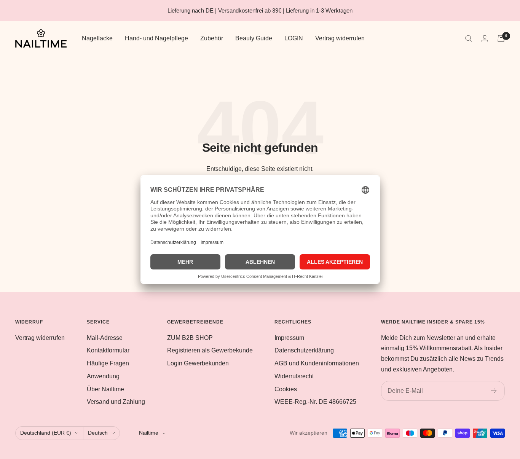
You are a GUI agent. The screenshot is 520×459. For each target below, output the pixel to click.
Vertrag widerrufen (340, 38)
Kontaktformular (108, 350)
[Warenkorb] (501, 38)
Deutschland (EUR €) (45, 433)
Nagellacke (97, 38)
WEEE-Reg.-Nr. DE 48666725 (315, 401)
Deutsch (98, 433)
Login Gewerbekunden (198, 363)
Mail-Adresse (105, 338)
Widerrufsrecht (294, 376)
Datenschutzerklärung (304, 350)
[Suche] (468, 38)
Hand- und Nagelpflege (156, 38)
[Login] (484, 38)
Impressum (289, 338)
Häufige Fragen (108, 363)
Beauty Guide (253, 38)
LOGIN (293, 38)
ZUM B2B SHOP (190, 338)
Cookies (285, 389)
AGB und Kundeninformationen (316, 363)
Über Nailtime (105, 389)
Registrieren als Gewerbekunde (210, 350)
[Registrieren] (494, 391)
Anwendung (103, 376)
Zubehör (211, 38)
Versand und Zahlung (116, 401)
